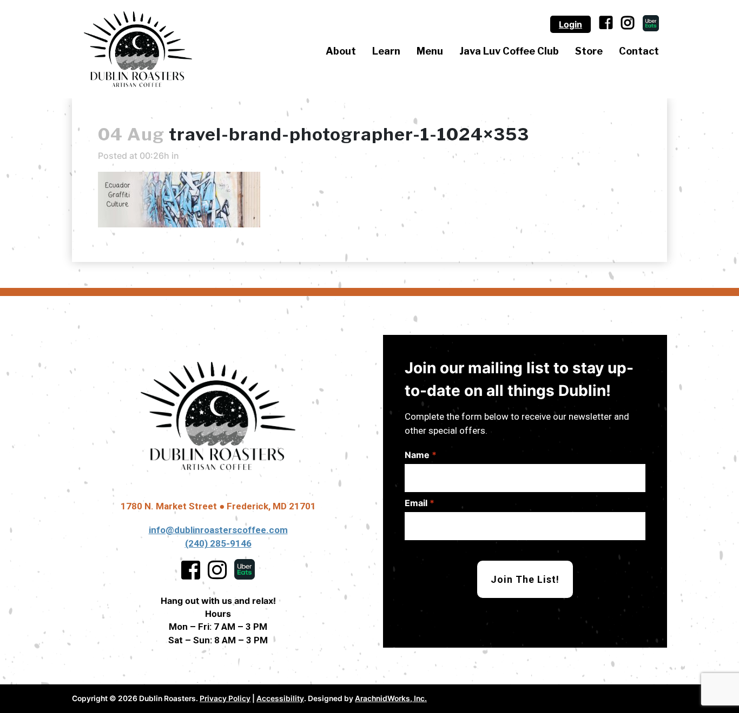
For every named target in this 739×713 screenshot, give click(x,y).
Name (421, 454)
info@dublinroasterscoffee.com (218, 529)
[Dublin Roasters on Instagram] (627, 24)
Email (419, 502)
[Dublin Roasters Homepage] (218, 416)
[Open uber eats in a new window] (651, 23)
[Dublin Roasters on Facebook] (605, 24)
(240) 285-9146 (218, 543)
